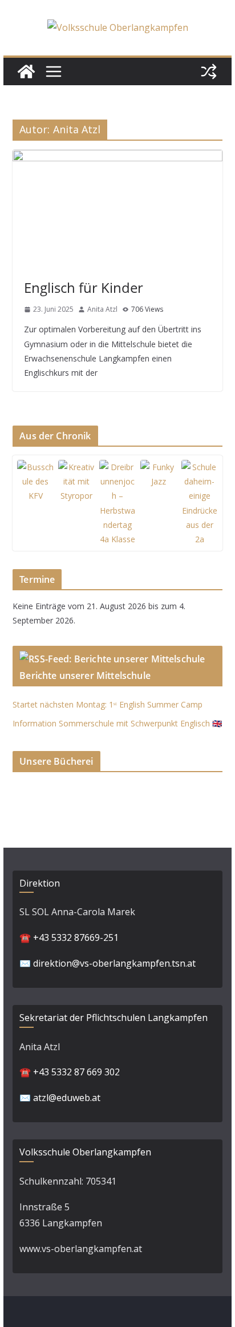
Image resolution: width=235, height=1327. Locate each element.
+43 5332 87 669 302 (76, 1072)
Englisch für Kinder (83, 287)
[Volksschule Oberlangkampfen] (26, 71)
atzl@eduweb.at (66, 1097)
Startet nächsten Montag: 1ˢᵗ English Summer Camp (107, 704)
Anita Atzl (102, 309)
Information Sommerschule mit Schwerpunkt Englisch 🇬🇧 (117, 723)
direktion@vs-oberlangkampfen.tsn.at (114, 963)
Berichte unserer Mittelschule (85, 675)
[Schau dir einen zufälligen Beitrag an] (208, 71)
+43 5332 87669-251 (76, 937)
